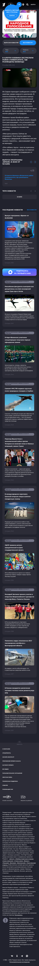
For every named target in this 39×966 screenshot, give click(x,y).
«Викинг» (26, 861)
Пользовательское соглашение (12, 773)
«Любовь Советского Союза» (24, 859)
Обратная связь (7, 777)
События (5, 785)
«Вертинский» (21, 863)
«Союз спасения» (7, 861)
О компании (6, 749)
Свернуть (19, 744)
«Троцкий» (5, 863)
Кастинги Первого (8, 765)
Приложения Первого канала (11, 761)
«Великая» (13, 863)
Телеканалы (18, 915)
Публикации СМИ (7, 789)
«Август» (11, 859)
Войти (33, 4)
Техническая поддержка (10, 781)
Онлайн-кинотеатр (8, 757)
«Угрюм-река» (18, 861)
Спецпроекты (6, 753)
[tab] (11, 42)
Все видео (5, 769)
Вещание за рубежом (26, 800)
